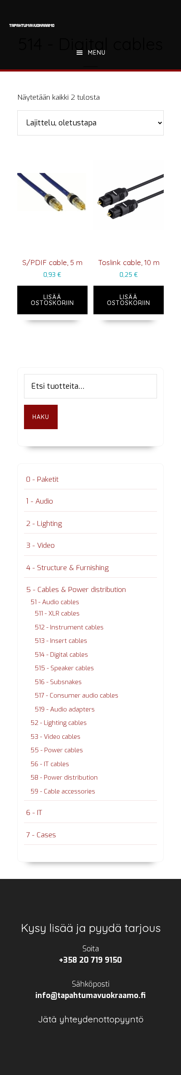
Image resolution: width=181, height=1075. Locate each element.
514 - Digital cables (61, 654)
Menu (97, 52)
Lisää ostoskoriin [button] (52, 300)
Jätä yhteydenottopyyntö (91, 1019)
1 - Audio (39, 501)
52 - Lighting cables (58, 723)
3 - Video (40, 545)
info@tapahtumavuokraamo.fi (90, 995)
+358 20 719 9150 (90, 960)
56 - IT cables (49, 764)
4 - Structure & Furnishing (67, 568)
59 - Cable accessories (62, 791)
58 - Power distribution (64, 777)
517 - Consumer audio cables (76, 695)
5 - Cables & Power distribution (76, 590)
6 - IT (34, 813)
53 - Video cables (55, 737)
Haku (40, 417)
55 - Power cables (56, 750)
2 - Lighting (44, 523)
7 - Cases (41, 835)
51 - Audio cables (54, 602)
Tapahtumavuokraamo (32, 25)
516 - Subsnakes (58, 682)
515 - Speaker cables (64, 668)
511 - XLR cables (57, 613)
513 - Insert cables (61, 641)
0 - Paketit (42, 479)
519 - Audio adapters (65, 709)
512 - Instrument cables (69, 627)
